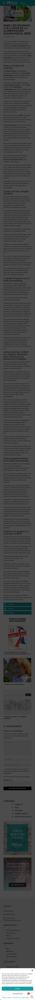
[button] (32, 970)
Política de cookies (7, 997)
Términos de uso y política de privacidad (22, 997)
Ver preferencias (17, 993)
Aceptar (17, 989)
